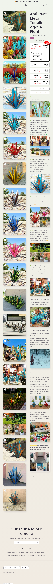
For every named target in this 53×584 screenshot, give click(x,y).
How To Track (29, 552)
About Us (14, 552)
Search (9, 552)
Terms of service (40, 555)
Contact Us (21, 552)
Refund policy (22, 555)
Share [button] (33, 476)
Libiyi (13, 572)
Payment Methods (13, 555)
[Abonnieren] (37, 542)
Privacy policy (41, 552)
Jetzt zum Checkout (40, 93)
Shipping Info (31, 555)
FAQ (35, 552)
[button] (2, 5)
